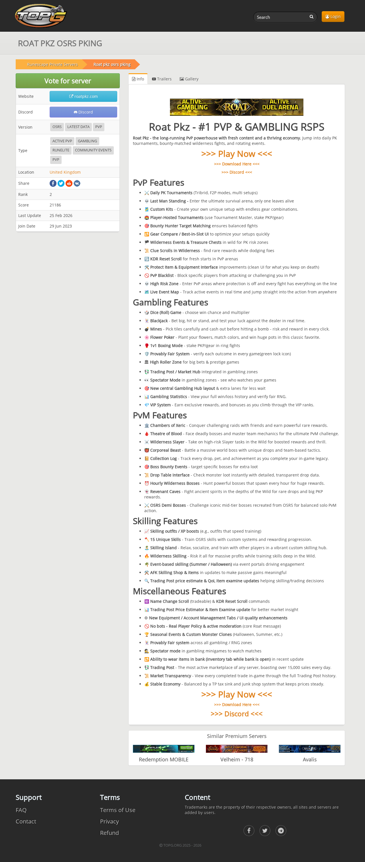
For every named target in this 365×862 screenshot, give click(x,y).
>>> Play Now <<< (236, 153)
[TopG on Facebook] (249, 831)
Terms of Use (117, 810)
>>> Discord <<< (237, 172)
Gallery (191, 79)
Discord (85, 112)
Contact (26, 821)
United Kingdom (65, 172)
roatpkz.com (85, 96)
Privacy (109, 821)
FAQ (21, 810)
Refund (109, 833)
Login (335, 16)
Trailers (164, 79)
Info (139, 79)
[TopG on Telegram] (281, 831)
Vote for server (67, 80)
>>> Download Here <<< (236, 164)
